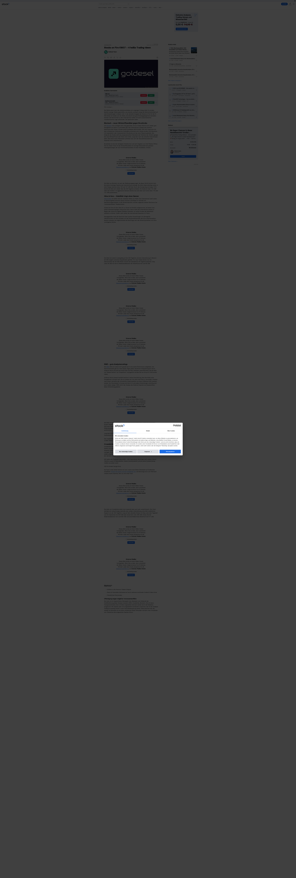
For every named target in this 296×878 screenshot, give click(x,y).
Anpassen (147, 451)
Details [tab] (148, 430)
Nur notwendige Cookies (126, 451)
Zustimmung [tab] (124, 430)
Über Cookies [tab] (171, 430)
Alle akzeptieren (170, 451)
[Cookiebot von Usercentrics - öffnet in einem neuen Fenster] (174, 426)
